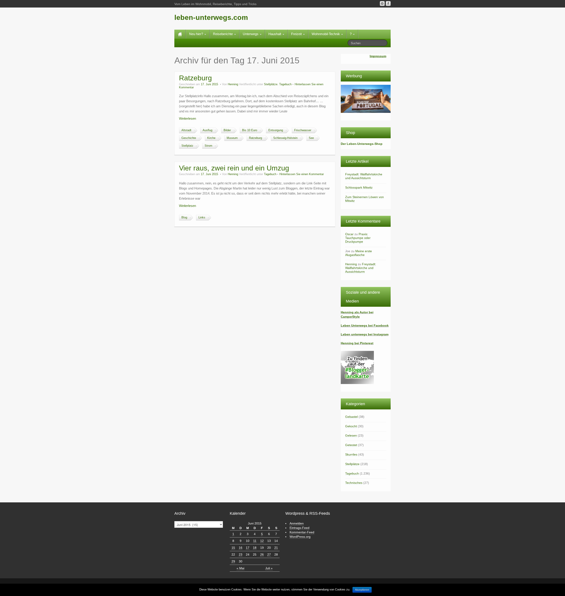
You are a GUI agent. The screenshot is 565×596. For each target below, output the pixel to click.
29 (233, 561)
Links (201, 217)
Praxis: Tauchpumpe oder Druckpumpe (358, 237)
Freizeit (297, 34)
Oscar (349, 234)
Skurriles (351, 454)
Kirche (211, 138)
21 (276, 547)
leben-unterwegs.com (211, 17)
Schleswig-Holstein (285, 138)
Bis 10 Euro (249, 130)
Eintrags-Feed (299, 528)
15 (233, 547)
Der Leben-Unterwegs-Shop (361, 144)
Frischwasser (302, 130)
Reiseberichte (223, 34)
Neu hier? (196, 34)
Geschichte (188, 138)
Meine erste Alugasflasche (358, 253)
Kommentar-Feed (302, 532)
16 (240, 547)
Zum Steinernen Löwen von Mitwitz (364, 198)
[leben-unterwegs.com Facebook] (388, 3)
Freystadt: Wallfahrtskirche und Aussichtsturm (363, 176)
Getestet (351, 445)
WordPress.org (300, 536)
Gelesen (351, 435)
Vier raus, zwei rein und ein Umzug (234, 168)
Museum (232, 138)
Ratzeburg (195, 78)
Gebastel (351, 416)
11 (254, 541)
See (311, 138)
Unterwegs (251, 34)
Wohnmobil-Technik (326, 34)
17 (247, 547)
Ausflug (207, 130)
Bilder (227, 130)
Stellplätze (270, 84)
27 (269, 554)
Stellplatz (187, 145)
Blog (184, 217)
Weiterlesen (187, 118)
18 (254, 547)
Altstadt (186, 130)
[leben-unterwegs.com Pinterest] (382, 3)
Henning (233, 84)
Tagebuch (285, 84)
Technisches (353, 482)
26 (262, 554)
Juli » (269, 568)
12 (262, 541)
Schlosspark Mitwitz (359, 187)
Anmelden (297, 523)
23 (240, 554)
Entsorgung (275, 130)
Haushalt (275, 34)
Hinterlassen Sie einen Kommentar (301, 174)
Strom (208, 145)
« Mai (240, 568)
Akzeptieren (362, 589)
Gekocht (351, 426)
